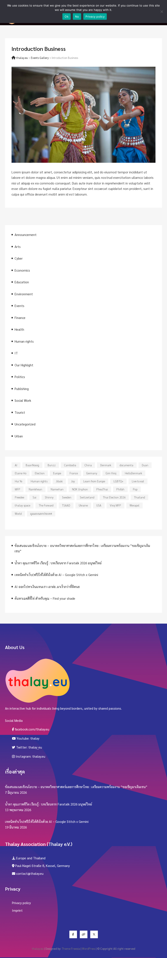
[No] (161, 11)
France (74, 473)
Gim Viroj (111, 473)
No (77, 16)
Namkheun (35, 489)
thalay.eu (37, 948)
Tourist (20, 412)
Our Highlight (24, 365)
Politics (20, 377)
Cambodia (70, 465)
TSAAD (66, 505)
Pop (135, 489)
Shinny (49, 497)
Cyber (19, 258)
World (18, 513)
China (88, 465)
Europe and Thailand (30, 858)
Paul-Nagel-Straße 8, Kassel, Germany (42, 865)
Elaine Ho (20, 473)
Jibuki (59, 481)
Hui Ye (18, 481)
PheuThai (102, 489)
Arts (18, 246)
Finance (20, 317)
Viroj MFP (115, 505)
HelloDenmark (133, 473)
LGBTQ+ (118, 481)
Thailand (139, 497)
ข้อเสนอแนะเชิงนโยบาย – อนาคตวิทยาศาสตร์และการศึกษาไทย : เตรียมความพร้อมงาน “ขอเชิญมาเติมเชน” (76, 787)
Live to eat (138, 481)
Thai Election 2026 (114, 497)
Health (19, 329)
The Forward (46, 505)
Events (19, 306)
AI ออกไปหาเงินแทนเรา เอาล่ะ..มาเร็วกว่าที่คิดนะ (47, 586)
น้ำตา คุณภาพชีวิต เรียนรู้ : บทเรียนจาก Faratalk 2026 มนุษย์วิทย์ (58, 563)
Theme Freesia (71, 948)
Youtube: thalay (27, 738)
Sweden (66, 497)
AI (16, 465)
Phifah (120, 489)
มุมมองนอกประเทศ (41, 513)
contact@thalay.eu (29, 873)
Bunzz (52, 465)
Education (22, 282)
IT (16, 353)
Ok (66, 16)
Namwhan (57, 489)
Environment (24, 294)
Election (40, 473)
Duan (145, 465)
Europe (57, 473)
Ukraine (83, 505)
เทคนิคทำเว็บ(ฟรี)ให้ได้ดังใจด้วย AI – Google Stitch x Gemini (56, 575)
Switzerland (87, 497)
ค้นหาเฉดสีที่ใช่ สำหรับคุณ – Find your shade (45, 598)
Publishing (22, 389)
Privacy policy (21, 903)
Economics (22, 270)
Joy (73, 481)
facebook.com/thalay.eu (31, 729)
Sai (34, 497)
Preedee (19, 497)
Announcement (26, 234)
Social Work (23, 400)
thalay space (22, 505)
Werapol (134, 505)
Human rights (24, 341)
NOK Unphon (80, 489)
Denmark (105, 465)
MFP (17, 489)
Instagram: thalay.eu (30, 756)
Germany (91, 473)
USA (98, 505)
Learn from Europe (94, 481)
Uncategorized (25, 424)
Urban (19, 436)
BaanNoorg (32, 465)
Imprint (17, 910)
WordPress (88, 948)
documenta (126, 465)
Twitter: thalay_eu (28, 747)
